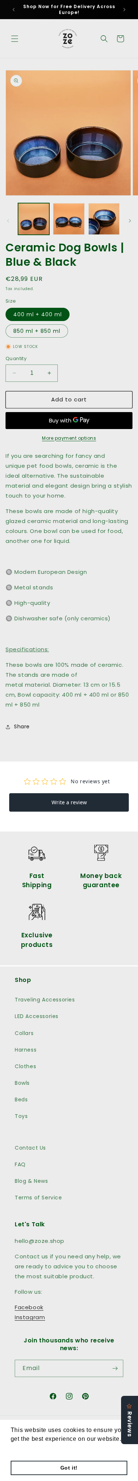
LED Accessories (37, 1016)
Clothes (25, 1066)
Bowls (22, 1083)
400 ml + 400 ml (37, 314)
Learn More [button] (28, 1449)
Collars (24, 1033)
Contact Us (30, 1147)
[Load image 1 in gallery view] (33, 218)
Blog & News (31, 1181)
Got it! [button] (69, 1468)
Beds (21, 1099)
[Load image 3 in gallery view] (104, 218)
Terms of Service (38, 1197)
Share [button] (22, 726)
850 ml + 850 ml (36, 331)
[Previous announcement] (14, 9)
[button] (15, 39)
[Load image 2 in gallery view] (68, 218)
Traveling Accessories (45, 999)
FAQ (20, 1164)
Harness (25, 1049)
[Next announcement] (124, 9)
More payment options (69, 438)
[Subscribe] (115, 1368)
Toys (21, 1116)
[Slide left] (8, 221)
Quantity (16, 358)
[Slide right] (130, 221)
